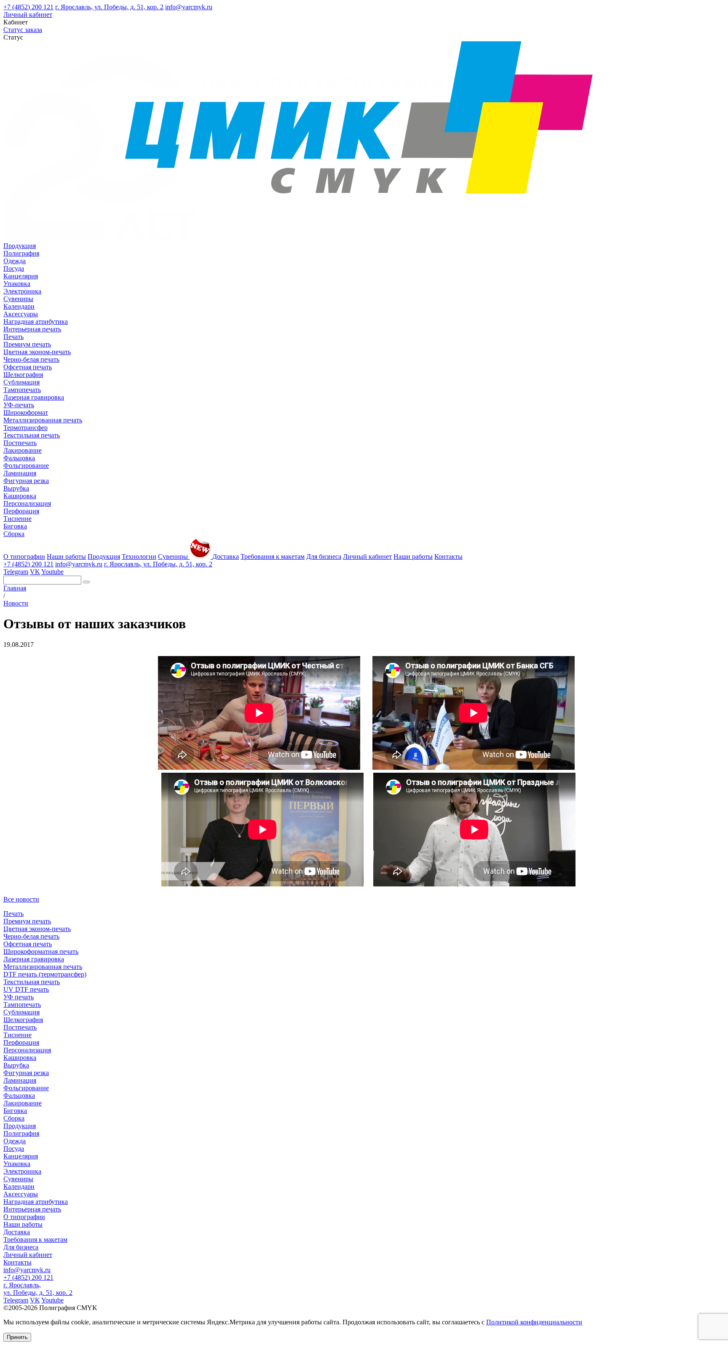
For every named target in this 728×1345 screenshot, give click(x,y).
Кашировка (19, 495)
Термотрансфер (25, 427)
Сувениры (18, 298)
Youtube (52, 571)
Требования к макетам (273, 556)
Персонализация (27, 503)
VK (35, 571)
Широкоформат (25, 412)
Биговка (15, 526)
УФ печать (18, 997)
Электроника (22, 291)
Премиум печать (27, 344)
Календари (19, 306)
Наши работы (66, 556)
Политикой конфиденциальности (534, 1322)
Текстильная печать (31, 435)
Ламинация (19, 473)
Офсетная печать (27, 367)
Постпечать (20, 442)
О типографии (24, 556)
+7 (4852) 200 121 (28, 7)
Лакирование (22, 450)
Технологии (139, 556)
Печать (13, 336)
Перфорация (21, 511)
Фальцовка (19, 458)
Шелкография (23, 374)
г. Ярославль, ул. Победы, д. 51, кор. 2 (109, 7)
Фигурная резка (26, 480)
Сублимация (21, 382)
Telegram (15, 571)
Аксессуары (20, 314)
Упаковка (16, 283)
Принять (17, 1337)
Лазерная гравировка (33, 397)
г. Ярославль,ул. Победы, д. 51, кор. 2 (37, 1288)
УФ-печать (18, 404)
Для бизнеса (323, 556)
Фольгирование (26, 465)
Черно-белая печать (31, 359)
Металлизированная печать (42, 420)
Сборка (13, 533)
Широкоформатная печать (40, 951)
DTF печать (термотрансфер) (44, 974)
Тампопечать (22, 389)
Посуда (13, 268)
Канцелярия (20, 276)
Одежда (14, 260)
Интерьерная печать (32, 329)
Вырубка (16, 488)
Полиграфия (21, 253)
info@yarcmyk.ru (188, 7)
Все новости (21, 899)
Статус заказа (22, 29)
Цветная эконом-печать (37, 351)
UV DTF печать (26, 989)
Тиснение (17, 518)
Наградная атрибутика (35, 321)
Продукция (19, 245)
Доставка (225, 556)
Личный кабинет (27, 14)
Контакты (448, 556)
